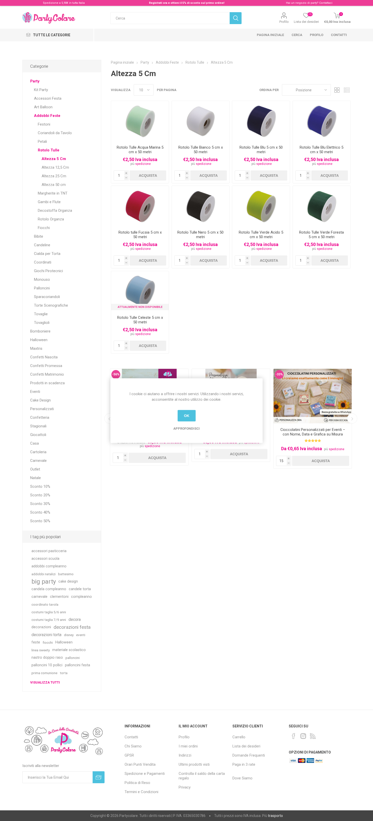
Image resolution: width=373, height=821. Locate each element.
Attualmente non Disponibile (140, 307)
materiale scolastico (69, 650)
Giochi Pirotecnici (48, 271)
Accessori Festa (47, 98)
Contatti (339, 35)
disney (69, 635)
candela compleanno (48, 589)
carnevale (39, 597)
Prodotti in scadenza (47, 383)
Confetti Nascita (44, 357)
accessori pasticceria (48, 551)
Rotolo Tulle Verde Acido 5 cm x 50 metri (261, 234)
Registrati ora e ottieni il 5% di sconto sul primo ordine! (186, 3)
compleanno (81, 597)
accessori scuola (45, 558)
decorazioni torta (46, 634)
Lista (347, 90)
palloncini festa (77, 665)
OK (186, 416)
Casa (34, 443)
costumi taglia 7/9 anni (48, 620)
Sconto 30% (40, 503)
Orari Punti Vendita (140, 764)
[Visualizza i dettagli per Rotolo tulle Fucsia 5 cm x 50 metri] (140, 206)
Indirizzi (185, 755)
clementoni (59, 597)
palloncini (72, 658)
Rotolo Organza (51, 219)
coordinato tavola (44, 604)
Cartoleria (38, 452)
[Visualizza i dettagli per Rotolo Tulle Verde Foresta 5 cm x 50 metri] (321, 206)
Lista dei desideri (246, 746)
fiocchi (48, 642)
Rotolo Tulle (48, 150)
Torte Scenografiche (51, 305)
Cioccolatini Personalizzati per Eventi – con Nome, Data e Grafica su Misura (312, 431)
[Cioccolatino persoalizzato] (313, 396)
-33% (279, 374)
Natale (35, 478)
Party (35, 81)
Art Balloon (43, 107)
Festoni (44, 124)
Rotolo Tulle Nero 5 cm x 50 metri (200, 234)
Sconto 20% (40, 495)
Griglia (337, 90)
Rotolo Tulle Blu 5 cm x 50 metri (261, 149)
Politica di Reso (137, 782)
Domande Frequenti (248, 755)
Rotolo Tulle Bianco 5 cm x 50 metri (200, 149)
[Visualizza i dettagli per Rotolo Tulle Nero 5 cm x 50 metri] (200, 206)
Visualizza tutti (45, 682)
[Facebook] (294, 736)
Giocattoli (38, 434)
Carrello (238, 737)
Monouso (42, 279)
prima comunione (44, 673)
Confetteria (39, 417)
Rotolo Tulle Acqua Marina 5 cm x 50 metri (140, 149)
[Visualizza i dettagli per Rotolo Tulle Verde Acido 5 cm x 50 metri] (261, 206)
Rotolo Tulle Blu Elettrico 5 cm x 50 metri (321, 149)
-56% (116, 374)
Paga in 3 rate (243, 764)
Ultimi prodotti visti (194, 764)
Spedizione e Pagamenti (145, 773)
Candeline (42, 245)
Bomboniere (40, 331)
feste (35, 642)
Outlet (35, 469)
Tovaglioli (41, 322)
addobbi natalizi (43, 574)
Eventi (35, 391)
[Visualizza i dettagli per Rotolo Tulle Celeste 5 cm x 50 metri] (140, 291)
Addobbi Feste (47, 115)
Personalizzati (42, 409)
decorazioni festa (72, 627)
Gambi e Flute (49, 202)
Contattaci (325, 3)
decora (75, 619)
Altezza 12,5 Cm (55, 167)
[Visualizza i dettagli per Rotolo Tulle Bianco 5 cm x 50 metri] (200, 121)
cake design (68, 581)
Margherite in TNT (52, 193)
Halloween (38, 340)
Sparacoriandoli (47, 296)
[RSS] (313, 736)
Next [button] (352, 418)
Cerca (297, 35)
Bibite (38, 236)
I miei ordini (188, 746)
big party (43, 581)
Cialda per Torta (47, 253)
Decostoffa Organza (55, 210)
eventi (80, 635)
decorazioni (41, 627)
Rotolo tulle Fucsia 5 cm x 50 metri (140, 234)
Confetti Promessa (46, 365)
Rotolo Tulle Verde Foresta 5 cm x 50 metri (321, 234)
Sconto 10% (40, 486)
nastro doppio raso (47, 657)
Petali (42, 141)
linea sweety (40, 650)
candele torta (80, 589)
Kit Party (41, 90)
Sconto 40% (40, 512)
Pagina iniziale (270, 35)
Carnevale (38, 460)
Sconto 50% (40, 521)
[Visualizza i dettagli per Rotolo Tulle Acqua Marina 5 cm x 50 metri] (140, 121)
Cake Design (40, 400)
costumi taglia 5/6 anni (48, 612)
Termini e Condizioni (141, 792)
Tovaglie (41, 314)
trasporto (275, 816)
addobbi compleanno (48, 566)
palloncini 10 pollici (46, 665)
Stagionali (38, 426)
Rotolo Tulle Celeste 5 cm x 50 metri (140, 319)
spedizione (143, 164)
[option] (312, 419)
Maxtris (36, 348)
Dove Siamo (242, 778)
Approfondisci (186, 428)
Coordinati (42, 262)
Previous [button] (109, 418)
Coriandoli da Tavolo (55, 133)
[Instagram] (303, 736)
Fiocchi (44, 227)
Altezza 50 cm (54, 184)
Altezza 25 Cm (54, 176)
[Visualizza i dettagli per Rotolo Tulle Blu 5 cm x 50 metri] (261, 121)
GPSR (129, 755)
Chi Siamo (133, 746)
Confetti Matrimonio (47, 374)
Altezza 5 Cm (54, 158)
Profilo (284, 22)
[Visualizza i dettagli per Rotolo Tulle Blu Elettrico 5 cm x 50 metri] (321, 121)
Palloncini (42, 288)
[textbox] (170, 18)
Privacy (185, 787)
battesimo (66, 574)
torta (63, 673)
